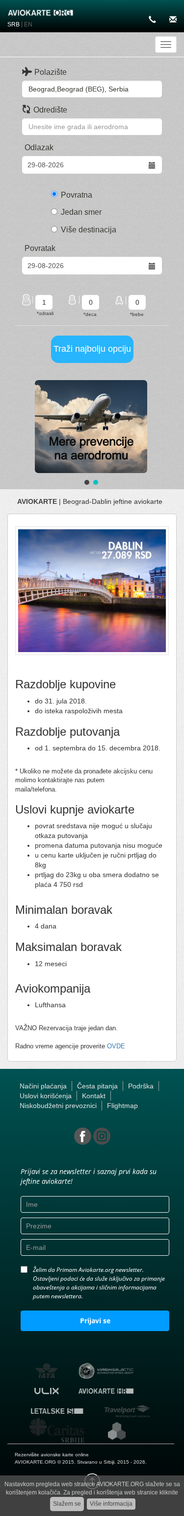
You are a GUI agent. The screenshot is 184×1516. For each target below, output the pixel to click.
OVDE (116, 1046)
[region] (91, 433)
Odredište (50, 110)
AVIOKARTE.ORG (35, 1462)
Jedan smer (81, 212)
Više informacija (111, 1503)
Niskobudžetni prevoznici (58, 1105)
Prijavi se (95, 1320)
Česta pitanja (97, 1086)
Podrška (141, 1086)
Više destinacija (88, 230)
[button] (91, 427)
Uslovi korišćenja (46, 1096)
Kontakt (93, 1096)
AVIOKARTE (37, 501)
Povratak (40, 248)
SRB (13, 24)
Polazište (50, 72)
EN (28, 24)
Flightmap (122, 1105)
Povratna (76, 195)
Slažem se (67, 1503)
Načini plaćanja (43, 1086)
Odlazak (39, 147)
